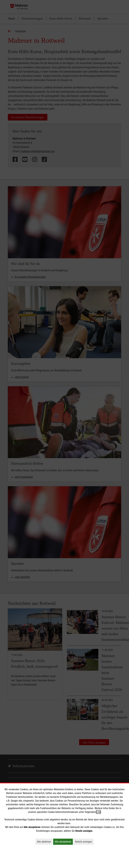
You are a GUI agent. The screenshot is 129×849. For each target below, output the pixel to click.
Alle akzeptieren (64, 841)
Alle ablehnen (45, 841)
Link (98, 812)
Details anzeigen (84, 841)
